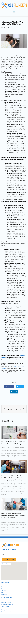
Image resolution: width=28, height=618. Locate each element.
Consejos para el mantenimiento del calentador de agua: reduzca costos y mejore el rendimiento (13, 516)
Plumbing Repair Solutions (6, 602)
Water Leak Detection (5, 606)
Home (2, 586)
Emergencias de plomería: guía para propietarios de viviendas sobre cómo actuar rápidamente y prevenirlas (12, 478)
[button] (14, 12)
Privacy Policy (4, 594)
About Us (3, 590)
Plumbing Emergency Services (7, 611)
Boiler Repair (3, 608)
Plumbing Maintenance (6, 610)
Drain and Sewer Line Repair (7, 604)
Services (3, 588)
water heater (18, 265)
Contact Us (3, 592)
